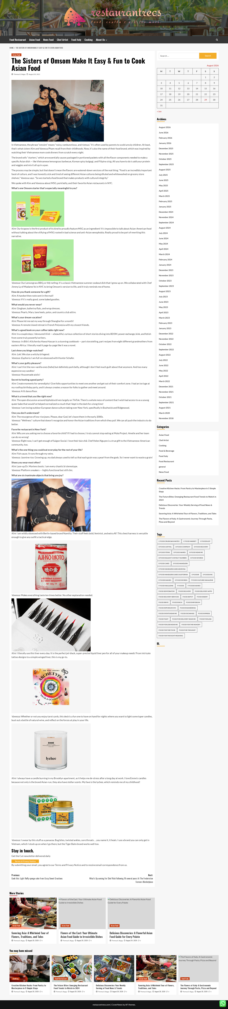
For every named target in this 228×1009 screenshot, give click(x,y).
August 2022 (165, 355)
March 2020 (164, 413)
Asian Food (34, 39)
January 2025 (165, 206)
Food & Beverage (166, 451)
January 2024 (165, 265)
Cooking (88, 39)
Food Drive (163, 602)
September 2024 (166, 222)
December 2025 (166, 148)
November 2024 (166, 217)
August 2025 (165, 169)
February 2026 (165, 138)
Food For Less (205, 619)
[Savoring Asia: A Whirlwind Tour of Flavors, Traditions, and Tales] (33, 942)
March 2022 (164, 381)
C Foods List (205, 541)
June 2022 (163, 365)
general (162, 466)
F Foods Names (194, 586)
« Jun (159, 111)
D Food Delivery (201, 547)
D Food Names (180, 552)
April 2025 (163, 191)
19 (179, 94)
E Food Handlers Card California (173, 575)
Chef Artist (62, 39)
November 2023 (166, 275)
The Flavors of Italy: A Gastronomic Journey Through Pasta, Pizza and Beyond (185, 520)
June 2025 (163, 180)
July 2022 (163, 360)
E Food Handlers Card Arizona (172, 569)
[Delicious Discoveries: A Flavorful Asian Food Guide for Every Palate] (131, 942)
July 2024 (163, 233)
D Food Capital (165, 547)
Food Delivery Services (169, 597)
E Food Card (164, 563)
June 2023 (163, 302)
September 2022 (166, 349)
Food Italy (76, 39)
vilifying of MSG (46, 250)
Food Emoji (177, 602)
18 (170, 94)
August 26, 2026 (82, 969)
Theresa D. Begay (20, 74)
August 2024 (165, 228)
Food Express (204, 613)
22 (205, 94)
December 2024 (166, 212)
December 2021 (166, 386)
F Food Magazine (166, 586)
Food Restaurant (18, 39)
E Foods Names (165, 580)
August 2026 (165, 127)
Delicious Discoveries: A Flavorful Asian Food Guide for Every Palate (131, 964)
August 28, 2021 (34, 74)
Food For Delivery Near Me (184, 619)
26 (179, 99)
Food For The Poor (167, 630)
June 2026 (163, 132)
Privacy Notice (73, 894)
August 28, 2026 (33, 969)
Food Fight (163, 619)
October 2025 (165, 159)
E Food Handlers (180, 563)
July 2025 (163, 175)
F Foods (180, 586)
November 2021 (166, 392)
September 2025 (166, 164)
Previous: (37, 906)
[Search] (217, 39)
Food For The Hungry (191, 625)
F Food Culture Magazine (202, 580)
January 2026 (165, 143)
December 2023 (166, 270)
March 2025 (164, 196)
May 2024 (163, 243)
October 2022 (165, 344)
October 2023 (165, 280)
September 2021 (166, 402)
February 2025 (165, 201)
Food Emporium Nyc (167, 608)
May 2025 (163, 185)
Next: (121, 908)
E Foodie (195, 575)
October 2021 (165, 397)
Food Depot (188, 597)
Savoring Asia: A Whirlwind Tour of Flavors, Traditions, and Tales (30, 964)
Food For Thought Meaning (171, 636)
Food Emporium (193, 602)
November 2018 (166, 418)
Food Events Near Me (168, 613)
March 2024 (164, 254)
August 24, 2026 (131, 969)
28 (197, 99)
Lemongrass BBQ (34, 311)
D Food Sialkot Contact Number (173, 558)
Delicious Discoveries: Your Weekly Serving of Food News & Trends (185, 506)
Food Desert (202, 597)
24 (161, 99)
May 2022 (163, 370)
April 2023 (163, 312)
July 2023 (163, 296)
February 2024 (165, 259)
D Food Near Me (196, 552)
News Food (48, 39)
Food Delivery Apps (203, 591)
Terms (58, 894)
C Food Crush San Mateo (169, 541)
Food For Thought (187, 630)
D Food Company (182, 547)
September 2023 (166, 286)
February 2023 (165, 323)
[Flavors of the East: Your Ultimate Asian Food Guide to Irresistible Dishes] (82, 942)
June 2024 (163, 238)
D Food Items (164, 552)
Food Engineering (188, 608)
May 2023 (163, 307)
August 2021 (165, 407)
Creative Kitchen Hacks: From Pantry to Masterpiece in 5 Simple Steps (187, 490)
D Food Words (196, 558)
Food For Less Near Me (168, 625)
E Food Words (181, 580)
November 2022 (166, 339)
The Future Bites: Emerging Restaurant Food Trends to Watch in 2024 (187, 498)
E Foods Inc (208, 575)
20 (188, 94)
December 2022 (166, 333)
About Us (100, 39)
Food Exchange (187, 613)
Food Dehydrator (167, 591)
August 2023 (165, 291)
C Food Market (189, 541)
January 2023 (165, 328)
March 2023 (164, 318)
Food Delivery (184, 591)
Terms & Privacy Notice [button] (25, 890)
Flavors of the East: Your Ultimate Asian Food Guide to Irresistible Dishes (82, 964)
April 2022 (163, 376)
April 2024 (163, 249)
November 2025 (166, 154)
